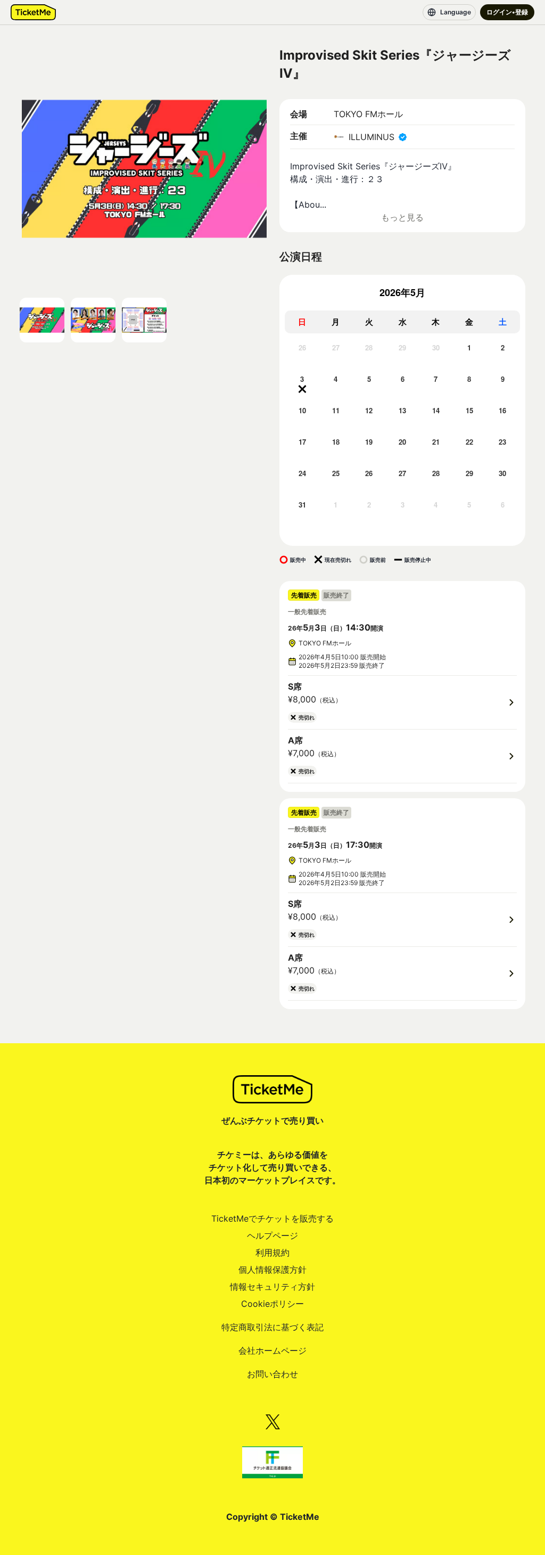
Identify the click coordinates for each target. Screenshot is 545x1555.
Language (455, 12)
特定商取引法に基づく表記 (272, 1327)
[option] (302, 357)
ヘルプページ (272, 1235)
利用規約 (272, 1252)
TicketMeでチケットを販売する (272, 1218)
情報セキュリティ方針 (272, 1286)
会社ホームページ (272, 1350)
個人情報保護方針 (272, 1269)
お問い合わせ (272, 1374)
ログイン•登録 (507, 12)
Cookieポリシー (272, 1303)
